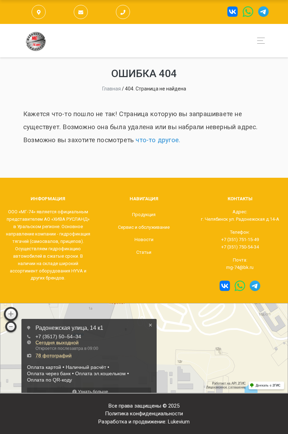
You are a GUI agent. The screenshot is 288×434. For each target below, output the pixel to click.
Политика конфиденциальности (144, 413)
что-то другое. (158, 140)
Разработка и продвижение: (144, 422)
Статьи (143, 252)
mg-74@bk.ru (240, 267)
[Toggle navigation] (259, 40)
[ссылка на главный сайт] (35, 40)
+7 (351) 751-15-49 (240, 239)
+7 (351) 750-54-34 (240, 247)
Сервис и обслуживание (144, 227)
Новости (144, 239)
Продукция (144, 214)
